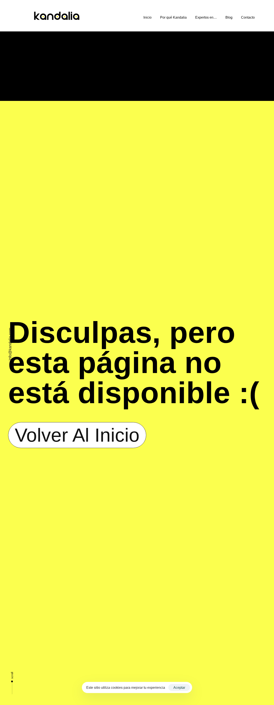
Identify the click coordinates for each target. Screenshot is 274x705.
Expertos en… (206, 17)
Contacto (248, 17)
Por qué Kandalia (173, 17)
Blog (228, 17)
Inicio (147, 17)
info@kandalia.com (10, 344)
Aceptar (179, 687)
